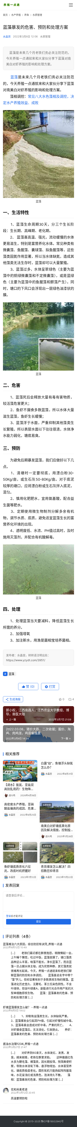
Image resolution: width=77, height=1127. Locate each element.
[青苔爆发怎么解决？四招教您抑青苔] (57, 853)
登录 (8, 916)
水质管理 (45, 36)
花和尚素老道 (19, 1089)
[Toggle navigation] (71, 5)
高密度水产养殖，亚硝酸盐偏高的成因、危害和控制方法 (19, 806)
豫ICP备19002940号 (52, 1121)
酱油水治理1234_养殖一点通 (20, 1043)
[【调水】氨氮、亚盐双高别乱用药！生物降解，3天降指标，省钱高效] (20, 771)
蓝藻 (14, 77)
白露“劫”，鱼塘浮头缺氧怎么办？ (57, 765)
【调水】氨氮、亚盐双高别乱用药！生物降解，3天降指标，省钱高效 (20, 787)
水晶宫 (7, 36)
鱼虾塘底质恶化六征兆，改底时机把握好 (17, 869)
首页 (5, 14)
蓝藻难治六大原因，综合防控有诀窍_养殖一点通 (32, 944)
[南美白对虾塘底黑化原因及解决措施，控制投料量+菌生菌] (57, 812)
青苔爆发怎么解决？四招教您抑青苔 (55, 869)
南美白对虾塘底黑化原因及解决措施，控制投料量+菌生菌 (55, 828)
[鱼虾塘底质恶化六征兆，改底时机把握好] (20, 853)
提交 (38, 921)
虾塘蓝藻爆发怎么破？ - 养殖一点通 (25, 1007)
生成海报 (15, 699)
